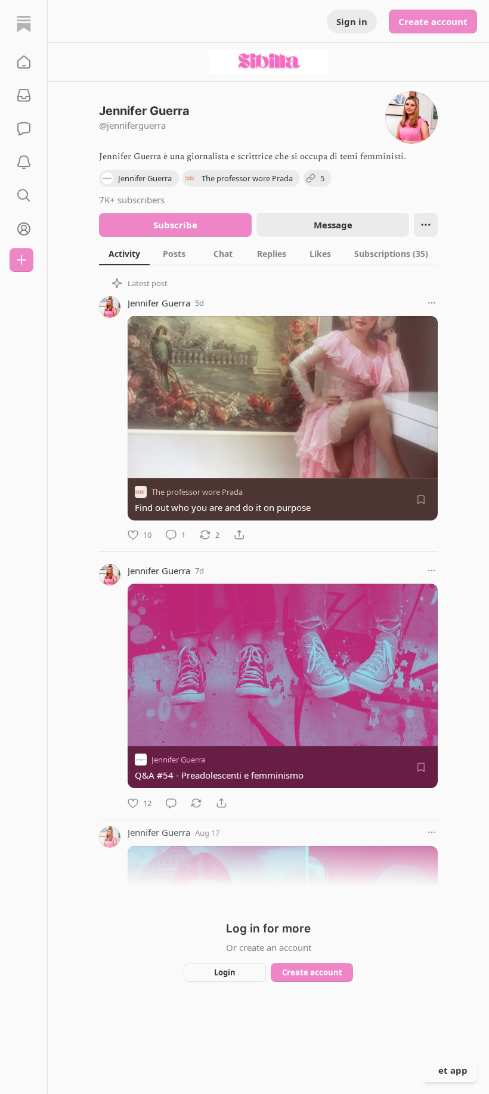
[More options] (431, 302)
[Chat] (24, 128)
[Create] (21, 260)
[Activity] (24, 162)
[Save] (421, 499)
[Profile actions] (426, 225)
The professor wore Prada (197, 491)
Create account (433, 21)
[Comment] (171, 803)
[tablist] (268, 253)
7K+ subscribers (132, 200)
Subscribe (175, 225)
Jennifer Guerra (159, 303)
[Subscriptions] (24, 95)
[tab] (124, 253)
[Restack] (196, 803)
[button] (24, 62)
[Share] (239, 534)
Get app (450, 1070)
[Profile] (24, 229)
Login (225, 972)
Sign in (351, 21)
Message (333, 225)
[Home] (24, 24)
